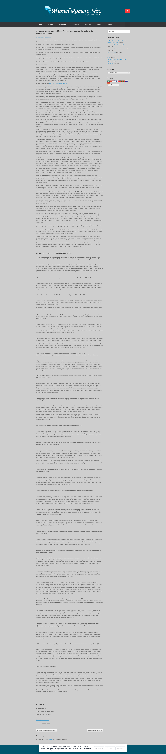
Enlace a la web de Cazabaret (43, 37)
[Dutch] (113, 81)
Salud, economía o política (95, 730)
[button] (127, 24)
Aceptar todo (99, 748)
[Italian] (122, 81)
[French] (117, 81)
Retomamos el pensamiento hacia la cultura (118, 48)
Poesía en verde (111, 52)
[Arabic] (108, 81)
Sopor (108, 57)
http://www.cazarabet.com (43, 717)
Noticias (48, 723)
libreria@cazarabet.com (42, 720)
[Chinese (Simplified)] (111, 81)
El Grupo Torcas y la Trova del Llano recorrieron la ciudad (116, 41)
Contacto (109, 24)
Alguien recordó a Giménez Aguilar (116, 45)
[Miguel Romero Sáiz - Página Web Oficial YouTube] (127, 11)
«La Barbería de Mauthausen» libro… (46, 730)
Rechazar (110, 748)
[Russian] (126, 81)
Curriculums (62, 24)
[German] (120, 81)
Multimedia (88, 24)
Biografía (50, 24)
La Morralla (110, 63)
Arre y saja (110, 55)
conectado (50, 739)
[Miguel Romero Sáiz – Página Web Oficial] (74, 11)
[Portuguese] (124, 81)
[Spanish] (108, 83)
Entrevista (44, 723)
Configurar (120, 748)
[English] (115, 81)
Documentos (75, 24)
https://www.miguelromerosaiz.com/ (58, 83)
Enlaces (99, 24)
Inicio (40, 24)
